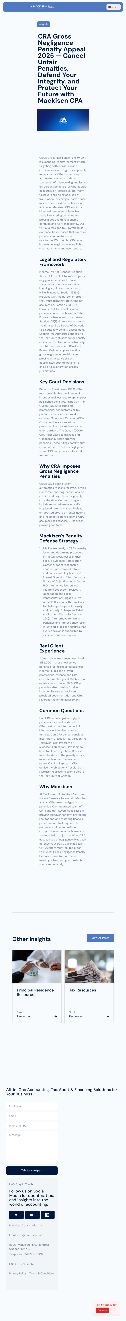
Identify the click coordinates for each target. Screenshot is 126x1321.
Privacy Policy (18, 1273)
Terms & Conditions (41, 1273)
